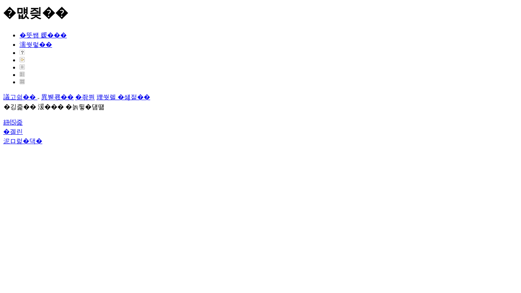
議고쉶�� (20, 97)
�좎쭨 (85, 97)
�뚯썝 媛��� (43, 35)
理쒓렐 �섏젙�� (123, 97)
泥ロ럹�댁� (22, 141)
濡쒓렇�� (36, 44)
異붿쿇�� (57, 97)
